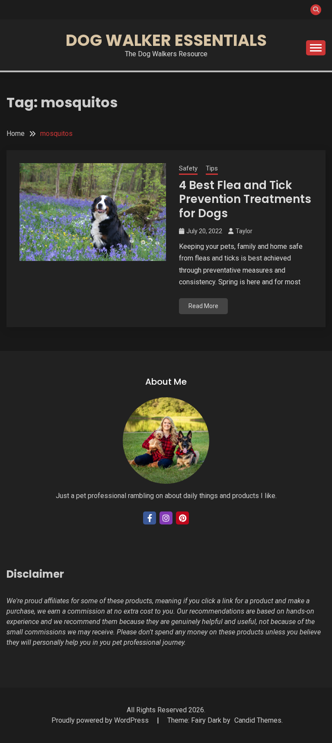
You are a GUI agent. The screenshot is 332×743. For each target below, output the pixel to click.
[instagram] (166, 517)
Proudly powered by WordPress (100, 720)
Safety (188, 168)
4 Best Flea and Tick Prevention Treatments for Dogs (245, 199)
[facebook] (149, 517)
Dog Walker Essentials (166, 40)
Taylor (244, 231)
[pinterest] (182, 517)
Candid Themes (257, 720)
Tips (212, 168)
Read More (203, 305)
